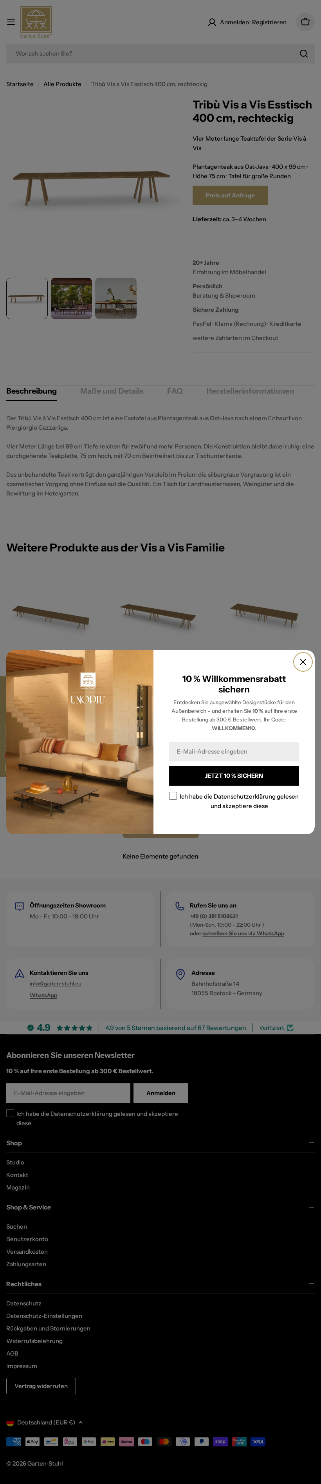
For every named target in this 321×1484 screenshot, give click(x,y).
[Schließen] (303, 662)
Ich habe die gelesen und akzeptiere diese (239, 800)
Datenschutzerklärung (245, 796)
